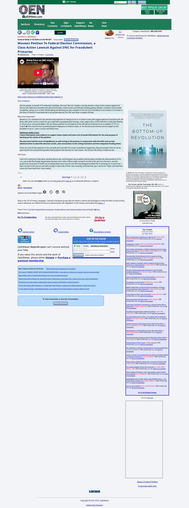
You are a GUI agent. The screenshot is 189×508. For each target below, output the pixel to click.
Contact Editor (63, 232)
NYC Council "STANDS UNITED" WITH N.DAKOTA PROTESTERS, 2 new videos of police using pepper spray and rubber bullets (59, 272)
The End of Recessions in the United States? (140, 277)
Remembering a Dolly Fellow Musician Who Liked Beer (144, 330)
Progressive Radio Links (147, 486)
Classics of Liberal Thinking (147, 482)
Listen (60, 32)
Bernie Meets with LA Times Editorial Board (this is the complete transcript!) (43, 275)
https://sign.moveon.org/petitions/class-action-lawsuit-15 (40, 97)
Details (48, 93)
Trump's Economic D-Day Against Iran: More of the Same (144, 324)
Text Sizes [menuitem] (104, 24)
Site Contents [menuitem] (52, 24)
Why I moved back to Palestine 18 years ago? (140, 237)
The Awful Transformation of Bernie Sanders (140, 311)
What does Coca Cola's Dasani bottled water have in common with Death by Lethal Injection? (49, 282)
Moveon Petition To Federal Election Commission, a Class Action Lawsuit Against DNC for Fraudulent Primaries (57, 47)
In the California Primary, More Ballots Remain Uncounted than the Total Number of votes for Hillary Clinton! (54, 289)
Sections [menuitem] (25, 24)
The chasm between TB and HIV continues (140, 367)
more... (101, 203)
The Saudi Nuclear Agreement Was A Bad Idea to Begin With (146, 337)
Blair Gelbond (151, 343)
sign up (68, 181)
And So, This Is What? (133, 386)
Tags (97, 209)
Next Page (66, 177)
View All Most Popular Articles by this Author (60, 269)
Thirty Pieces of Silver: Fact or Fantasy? (138, 294)
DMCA (52, 93)
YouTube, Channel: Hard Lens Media (36, 93)
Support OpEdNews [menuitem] (79, 24)
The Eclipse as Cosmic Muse (135, 282)
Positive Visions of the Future (135, 343)
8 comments (49, 55)
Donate (50, 257)
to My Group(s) (23, 213)
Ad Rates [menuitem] (91, 24)
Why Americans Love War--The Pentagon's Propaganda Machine (147, 348)
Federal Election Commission (44, 209)
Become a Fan (120, 34)
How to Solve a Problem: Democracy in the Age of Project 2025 (146, 362)
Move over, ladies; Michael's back (136, 299)
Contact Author (28, 232)
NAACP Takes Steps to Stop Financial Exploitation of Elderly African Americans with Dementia (145, 288)
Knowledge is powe (132, 244)
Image (24, 93)
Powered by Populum (94, 505)
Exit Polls (31, 209)
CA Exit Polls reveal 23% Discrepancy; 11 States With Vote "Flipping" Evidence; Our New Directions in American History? (57, 285)
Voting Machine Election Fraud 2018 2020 (79, 209)
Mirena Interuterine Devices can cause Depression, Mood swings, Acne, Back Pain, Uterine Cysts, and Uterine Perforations (58, 279)
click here (150, 398)
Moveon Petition (60, 209)
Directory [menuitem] (39, 24)
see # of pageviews (146, 246)
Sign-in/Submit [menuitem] (66, 24)
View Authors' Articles (102, 232)
